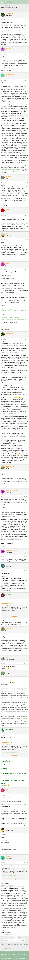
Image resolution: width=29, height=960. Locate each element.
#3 (27, 80)
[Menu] (2, 2)
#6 (27, 239)
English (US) (10, 952)
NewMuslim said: (6, 603)
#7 (27, 269)
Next (15, 937)
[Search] (27, 1)
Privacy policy (19, 954)
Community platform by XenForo (14, 958)
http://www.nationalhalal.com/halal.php (12, 169)
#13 (27, 600)
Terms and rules (11, 954)
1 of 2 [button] (10, 937)
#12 (27, 570)
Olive (3, 952)
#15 (27, 663)
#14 (27, 634)
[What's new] (23, 1)
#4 (27, 182)
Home (2, 955)
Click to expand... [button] (15, 616)
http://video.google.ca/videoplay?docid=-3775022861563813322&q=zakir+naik (14, 309)
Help (25, 954)
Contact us (3, 954)
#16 (27, 678)
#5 (27, 215)
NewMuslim (5, 10)
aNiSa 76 (8, 594)
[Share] (25, 20)
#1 (27, 19)
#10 (27, 496)
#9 (27, 472)
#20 (27, 862)
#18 (27, 795)
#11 (27, 556)
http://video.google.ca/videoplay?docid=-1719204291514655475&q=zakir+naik (14, 318)
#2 (27, 54)
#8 (27, 339)
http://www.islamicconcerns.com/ (10, 31)
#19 (27, 835)
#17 (27, 735)
